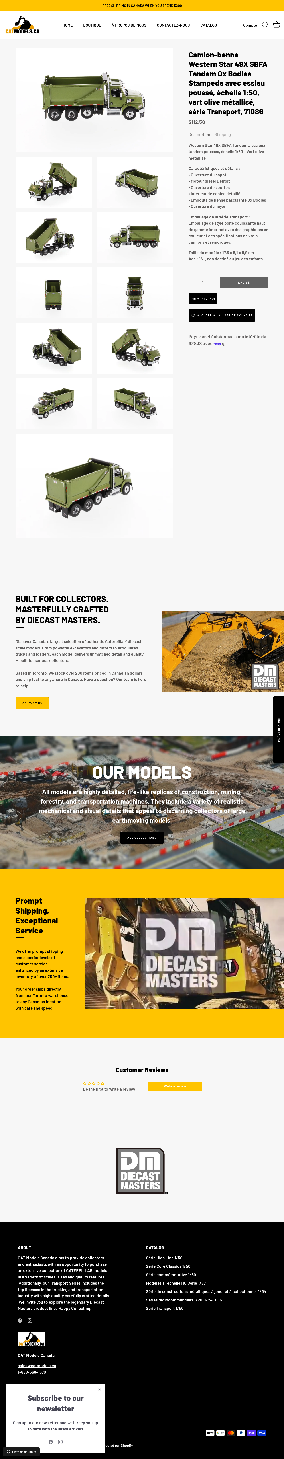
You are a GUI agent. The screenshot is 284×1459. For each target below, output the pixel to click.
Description (199, 134)
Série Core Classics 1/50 (168, 1266)
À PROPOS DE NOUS (129, 25)
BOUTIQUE (92, 25)
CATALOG (208, 25)
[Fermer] (100, 1389)
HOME (68, 25)
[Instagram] (60, 1441)
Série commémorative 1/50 (171, 1274)
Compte (250, 25)
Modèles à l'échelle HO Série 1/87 (176, 1283)
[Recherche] (265, 25)
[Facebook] (51, 1441)
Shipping (223, 134)
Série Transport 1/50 (165, 1308)
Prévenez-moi (203, 299)
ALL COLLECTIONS (141, 837)
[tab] (202, 134)
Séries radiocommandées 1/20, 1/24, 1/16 (184, 1299)
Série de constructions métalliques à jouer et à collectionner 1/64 (206, 1291)
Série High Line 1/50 (164, 1257)
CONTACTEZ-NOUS (173, 25)
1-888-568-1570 (32, 1372)
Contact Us (32, 703)
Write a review (175, 1086)
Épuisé (244, 282)
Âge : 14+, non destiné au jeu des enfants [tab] (228, 202)
